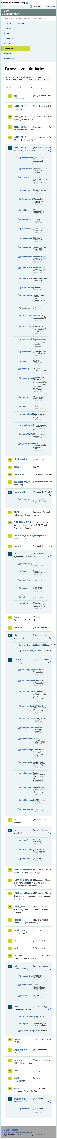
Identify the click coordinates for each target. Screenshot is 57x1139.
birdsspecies (27, 718)
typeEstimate (27, 425)
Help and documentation (14, 23)
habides (18, 659)
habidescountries (27, 739)
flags (24, 571)
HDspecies (26, 219)
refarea (25, 588)
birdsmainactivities (27, 680)
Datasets (7, 28)
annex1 (25, 840)
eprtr (16, 512)
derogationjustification (27, 728)
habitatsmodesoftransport (27, 787)
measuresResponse (27, 278)
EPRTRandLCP (22, 522)
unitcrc (25, 603)
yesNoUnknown (27, 444)
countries (26, 190)
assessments (27, 158)
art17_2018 (20, 147)
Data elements (10, 38)
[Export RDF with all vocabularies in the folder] (49, 151)
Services (7, 54)
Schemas (8, 43)
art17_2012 (20, 137)
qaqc (24, 361)
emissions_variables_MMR (27, 645)
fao (15, 553)
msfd (16, 1006)
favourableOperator (27, 199)
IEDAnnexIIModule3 (23, 880)
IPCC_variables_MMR (27, 651)
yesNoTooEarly (27, 434)
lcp (15, 966)
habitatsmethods (27, 773)
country (25, 1109)
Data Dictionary (24, 18)
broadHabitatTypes (27, 1016)
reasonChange (27, 378)
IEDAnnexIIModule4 (23, 893)
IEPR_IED (19, 906)
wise (16, 1088)
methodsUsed (27, 288)
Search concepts (37, 88)
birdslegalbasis (27, 670)
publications (21, 1049)
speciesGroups (27, 1030)
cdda (16, 467)
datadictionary (22, 482)
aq (15, 95)
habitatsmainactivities (27, 762)
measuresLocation (27, 247)
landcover (19, 930)
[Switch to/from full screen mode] (39, 6)
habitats (25, 210)
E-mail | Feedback (11, 1130)
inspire (17, 920)
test (16, 1070)
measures (26, 229)
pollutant (26, 859)
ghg (16, 635)
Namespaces (9, 58)
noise (17, 1039)
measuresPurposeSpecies (27, 267)
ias (15, 819)
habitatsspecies (27, 800)
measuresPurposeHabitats (27, 256)
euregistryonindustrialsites (23, 535)
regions (25, 1023)
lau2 (16, 948)
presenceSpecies (27, 326)
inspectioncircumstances (27, 849)
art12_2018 (20, 116)
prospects (26, 352)
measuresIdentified (27, 238)
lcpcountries (27, 976)
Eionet (15, 18)
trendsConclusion (27, 414)
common (19, 474)
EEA (15, 2)
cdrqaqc (25, 177)
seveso (18, 1060)
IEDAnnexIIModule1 (23, 869)
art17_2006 (20, 127)
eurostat (18, 546)
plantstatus (27, 985)
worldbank (20, 1098)
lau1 (16, 940)
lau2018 (18, 955)
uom (16, 1078)
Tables (6, 33)
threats (25, 397)
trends (25, 406)
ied (15, 830)
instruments (27, 809)
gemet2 (18, 627)
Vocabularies (9, 49)
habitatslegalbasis (27, 750)
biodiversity (20, 459)
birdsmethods (27, 691)
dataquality (20, 492)
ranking (25, 369)
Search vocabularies (17, 88)
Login (35, 6)
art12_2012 (20, 106)
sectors (25, 996)
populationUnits (27, 295)
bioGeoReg (27, 169)
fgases (17, 617)
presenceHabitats (27, 315)
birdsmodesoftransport (27, 706)
